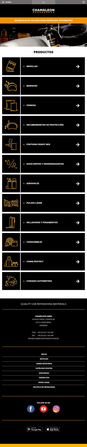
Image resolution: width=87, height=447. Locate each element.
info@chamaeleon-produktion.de (43, 338)
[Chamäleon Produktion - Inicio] (43, 17)
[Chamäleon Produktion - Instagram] (56, 412)
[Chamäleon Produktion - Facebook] (31, 412)
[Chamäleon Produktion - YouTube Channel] (43, 412)
